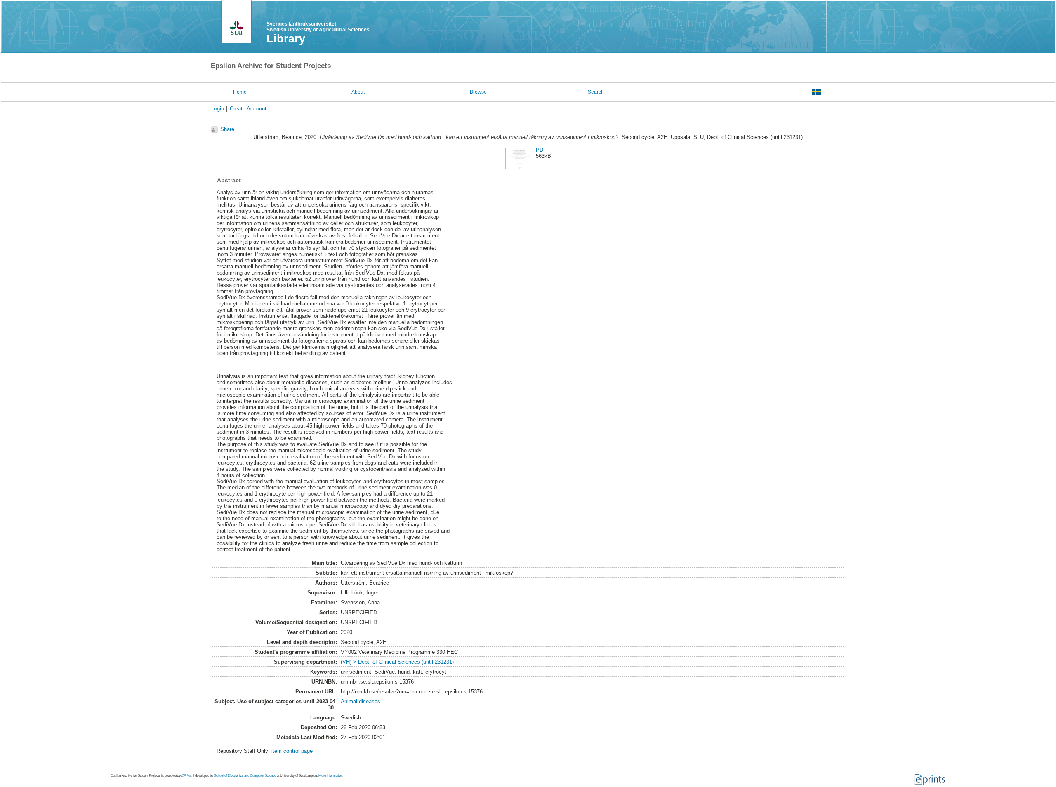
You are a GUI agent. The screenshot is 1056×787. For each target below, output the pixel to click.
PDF (541, 150)
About (358, 92)
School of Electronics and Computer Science (245, 776)
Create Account (248, 109)
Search (596, 92)
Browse (478, 92)
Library (285, 39)
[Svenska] (816, 91)
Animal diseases (360, 701)
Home (240, 92)
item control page (292, 751)
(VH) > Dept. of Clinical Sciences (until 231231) (397, 662)
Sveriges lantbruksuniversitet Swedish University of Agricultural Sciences (318, 27)
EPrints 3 (188, 776)
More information (330, 776)
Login (217, 109)
